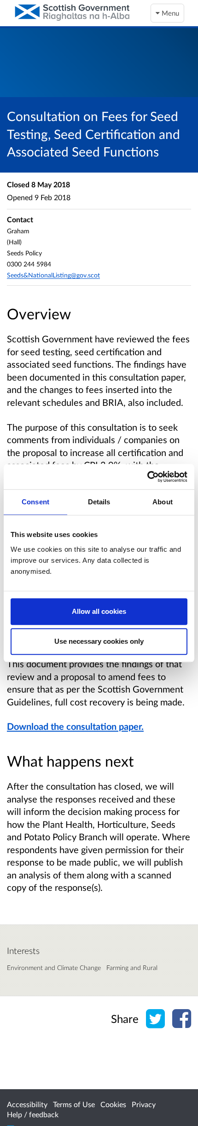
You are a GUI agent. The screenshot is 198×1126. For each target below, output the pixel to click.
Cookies (113, 1104)
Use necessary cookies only (99, 641)
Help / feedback (32, 1114)
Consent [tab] (35, 502)
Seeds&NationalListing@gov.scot (53, 275)
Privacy (144, 1104)
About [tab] (162, 502)
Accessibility (27, 1104)
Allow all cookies (99, 611)
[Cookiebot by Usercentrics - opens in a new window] (147, 477)
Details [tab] (99, 502)
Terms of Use (74, 1104)
